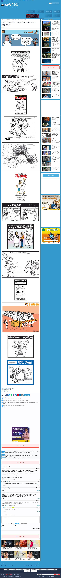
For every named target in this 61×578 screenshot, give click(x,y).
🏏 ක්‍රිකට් (54, 569)
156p (13, 507)
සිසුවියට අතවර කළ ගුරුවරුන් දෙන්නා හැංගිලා (55, 49)
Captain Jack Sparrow (7, 507)
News (5, 19)
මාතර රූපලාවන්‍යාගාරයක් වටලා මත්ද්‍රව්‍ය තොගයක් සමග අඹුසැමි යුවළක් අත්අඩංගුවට (56, 140)
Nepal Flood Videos (55, 161)
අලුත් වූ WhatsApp (6, 406)
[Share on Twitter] (9, 395)
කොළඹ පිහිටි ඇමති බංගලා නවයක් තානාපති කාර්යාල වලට (56, 123)
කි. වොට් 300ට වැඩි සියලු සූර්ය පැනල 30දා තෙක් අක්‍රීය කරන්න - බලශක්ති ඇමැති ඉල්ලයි (22, 451)
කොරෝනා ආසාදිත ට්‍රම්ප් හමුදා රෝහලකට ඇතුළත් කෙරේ (13, 405)
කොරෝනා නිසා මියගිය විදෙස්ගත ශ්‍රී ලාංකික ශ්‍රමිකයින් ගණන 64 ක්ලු (15, 400)
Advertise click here (30, 11)
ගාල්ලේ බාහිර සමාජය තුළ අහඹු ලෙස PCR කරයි (12, 398)
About (43, 576)
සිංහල (51, 3)
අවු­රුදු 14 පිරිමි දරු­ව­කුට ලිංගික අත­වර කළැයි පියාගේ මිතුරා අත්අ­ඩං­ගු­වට (19, 452)
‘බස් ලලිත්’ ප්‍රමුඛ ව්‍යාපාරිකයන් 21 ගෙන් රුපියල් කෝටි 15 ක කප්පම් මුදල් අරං (55, 73)
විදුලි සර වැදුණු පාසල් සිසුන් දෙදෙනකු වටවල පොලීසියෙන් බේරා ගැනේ (18, 457)
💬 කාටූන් (27, 569)
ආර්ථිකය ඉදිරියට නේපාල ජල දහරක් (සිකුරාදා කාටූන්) (55, 134)
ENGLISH (54, 3)
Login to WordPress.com (23, 523)
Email (15, 525)
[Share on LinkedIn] (20, 395)
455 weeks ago (8, 468)
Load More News (51, 175)
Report (38, 479)
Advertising (48, 576)
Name (2, 525)
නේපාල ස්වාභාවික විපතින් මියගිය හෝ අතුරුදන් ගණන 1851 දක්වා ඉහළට (55, 90)
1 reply (6, 479)
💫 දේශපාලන (14, 569)
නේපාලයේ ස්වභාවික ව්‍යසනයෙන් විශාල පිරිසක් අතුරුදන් (55, 168)
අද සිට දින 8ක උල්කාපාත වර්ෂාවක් (55, 60)
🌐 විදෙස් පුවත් (20, 569)
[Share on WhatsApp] (11, 395)
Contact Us (53, 576)
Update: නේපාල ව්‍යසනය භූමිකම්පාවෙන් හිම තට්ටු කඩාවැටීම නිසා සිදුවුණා (56, 158)
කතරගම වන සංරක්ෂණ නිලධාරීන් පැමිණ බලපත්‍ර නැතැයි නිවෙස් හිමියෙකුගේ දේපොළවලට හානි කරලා (20, 403)
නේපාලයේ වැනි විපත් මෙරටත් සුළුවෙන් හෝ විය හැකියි (55, 77)
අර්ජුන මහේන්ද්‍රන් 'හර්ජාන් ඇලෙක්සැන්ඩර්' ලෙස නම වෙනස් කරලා (56, 129)
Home (2, 19)
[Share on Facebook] (7, 395)
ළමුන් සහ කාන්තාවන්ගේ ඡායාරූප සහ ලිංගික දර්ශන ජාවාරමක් (56, 147)
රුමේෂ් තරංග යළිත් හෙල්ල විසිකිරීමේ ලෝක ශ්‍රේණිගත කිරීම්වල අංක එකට (56, 153)
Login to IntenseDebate (16, 523)
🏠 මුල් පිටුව (7, 569)
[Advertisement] (20, 417)
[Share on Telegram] (16, 395)
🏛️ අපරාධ (47, 569)
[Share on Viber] (13, 395)
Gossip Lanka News (9, 574)
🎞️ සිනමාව (40, 569)
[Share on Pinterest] (18, 395)
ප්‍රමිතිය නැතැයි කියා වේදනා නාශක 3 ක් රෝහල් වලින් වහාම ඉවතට (18, 454)
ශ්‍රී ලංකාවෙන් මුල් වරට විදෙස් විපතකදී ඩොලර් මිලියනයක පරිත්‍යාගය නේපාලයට (55, 96)
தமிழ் (58, 3)
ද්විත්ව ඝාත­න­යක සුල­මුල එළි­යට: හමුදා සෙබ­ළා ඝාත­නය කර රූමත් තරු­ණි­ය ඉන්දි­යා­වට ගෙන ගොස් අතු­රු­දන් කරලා (56, 85)
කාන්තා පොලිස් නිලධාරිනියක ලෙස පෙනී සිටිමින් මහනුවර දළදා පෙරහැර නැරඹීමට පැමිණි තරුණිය (56, 55)
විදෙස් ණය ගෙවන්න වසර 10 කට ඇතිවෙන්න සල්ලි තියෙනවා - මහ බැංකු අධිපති (55, 119)
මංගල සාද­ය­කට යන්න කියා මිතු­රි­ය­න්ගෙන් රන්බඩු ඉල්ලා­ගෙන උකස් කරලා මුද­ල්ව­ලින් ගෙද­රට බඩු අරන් (21, 456)
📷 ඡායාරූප (34, 569)
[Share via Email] (22, 395)
